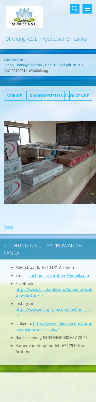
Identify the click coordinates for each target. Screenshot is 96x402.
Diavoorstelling (48, 95)
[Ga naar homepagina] (48, 17)
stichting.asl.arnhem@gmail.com (59, 275)
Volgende (78, 95)
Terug (9, 226)
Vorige (14, 95)
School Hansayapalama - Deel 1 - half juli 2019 (42, 65)
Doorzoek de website (75, 9)
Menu (87, 9)
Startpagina (13, 59)
